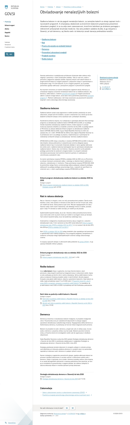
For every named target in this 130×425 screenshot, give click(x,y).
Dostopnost (8, 44)
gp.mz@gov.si (106, 89)
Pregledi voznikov (48, 55)
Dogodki (7, 32)
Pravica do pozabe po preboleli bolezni (56, 46)
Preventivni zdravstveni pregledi (54, 52)
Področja (8, 22)
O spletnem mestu (10, 47)
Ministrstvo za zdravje (60, 414)
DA (67, 408)
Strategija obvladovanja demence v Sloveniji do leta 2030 (60, 379)
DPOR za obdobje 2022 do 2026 (53, 231)
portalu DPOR (84, 242)
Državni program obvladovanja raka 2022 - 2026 (57, 257)
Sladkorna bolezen (49, 39)
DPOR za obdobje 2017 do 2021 (57, 227)
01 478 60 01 (71, 414)
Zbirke (7, 29)
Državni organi (9, 25)
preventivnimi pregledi (69, 94)
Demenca (45, 49)
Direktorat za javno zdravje (109, 77)
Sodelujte (7, 42)
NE (73, 408)
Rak (43, 42)
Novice (7, 36)
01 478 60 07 (106, 87)
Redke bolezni (47, 59)
